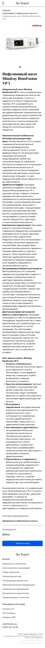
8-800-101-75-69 (10, 627)
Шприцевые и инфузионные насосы (19, 13)
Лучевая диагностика (11, 576)
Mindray (6, 534)
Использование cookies (34, 640)
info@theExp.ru (9, 624)
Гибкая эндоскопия (10, 572)
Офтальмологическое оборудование (18, 585)
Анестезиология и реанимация (16, 568)
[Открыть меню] (3, 3)
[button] (20, 67)
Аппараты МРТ (9, 617)
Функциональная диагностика (15, 593)
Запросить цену (22, 543)
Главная (6, 10)
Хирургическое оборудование (15, 589)
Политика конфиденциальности (31, 643)
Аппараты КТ (8, 609)
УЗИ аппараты (8, 613)
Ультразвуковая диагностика (15, 581)
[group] (22, 43)
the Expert (22, 3)
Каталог (6, 559)
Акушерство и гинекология (14, 564)
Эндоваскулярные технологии (15, 597)
